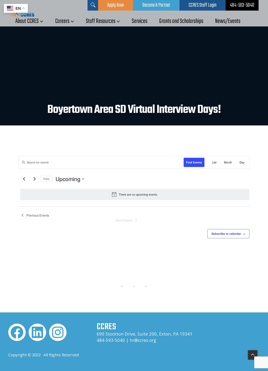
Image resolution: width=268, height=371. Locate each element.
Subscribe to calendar (226, 234)
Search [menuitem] (92, 4)
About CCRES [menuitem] (27, 21)
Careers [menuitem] (62, 21)
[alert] (134, 194)
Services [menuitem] (139, 21)
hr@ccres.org (143, 340)
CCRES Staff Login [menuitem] (202, 5)
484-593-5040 (111, 340)
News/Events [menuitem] (227, 21)
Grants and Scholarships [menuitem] (181, 21)
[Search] (93, 5)
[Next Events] (34, 179)
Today (46, 178)
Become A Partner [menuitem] (156, 5)
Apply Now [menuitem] (115, 5)
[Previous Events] (24, 179)
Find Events (194, 162)
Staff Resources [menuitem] (100, 21)
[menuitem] (242, 5)
